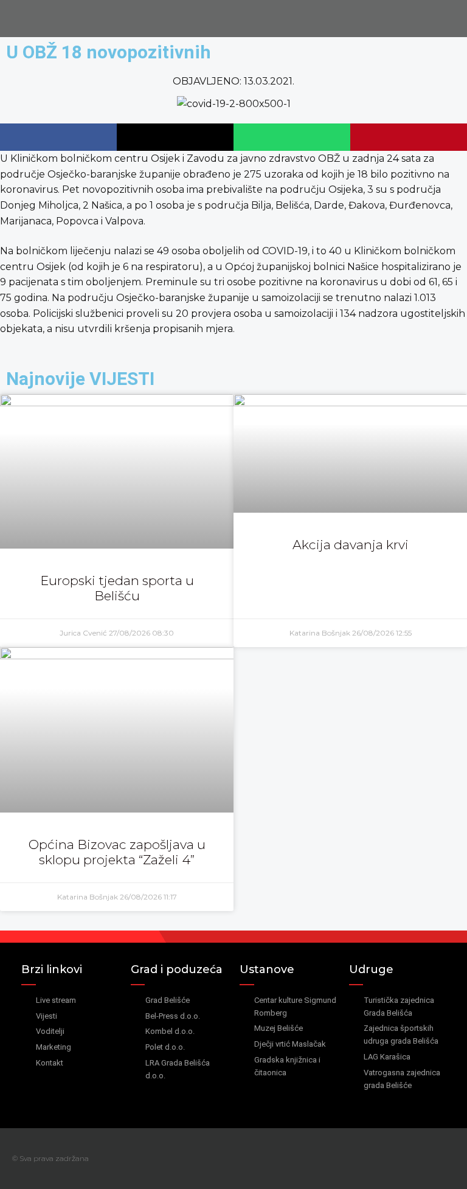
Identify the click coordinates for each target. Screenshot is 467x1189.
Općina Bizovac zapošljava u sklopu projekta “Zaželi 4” (117, 852)
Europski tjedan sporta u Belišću (117, 588)
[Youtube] (450, 1158)
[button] (58, 137)
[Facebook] (426, 1158)
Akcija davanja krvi (350, 544)
